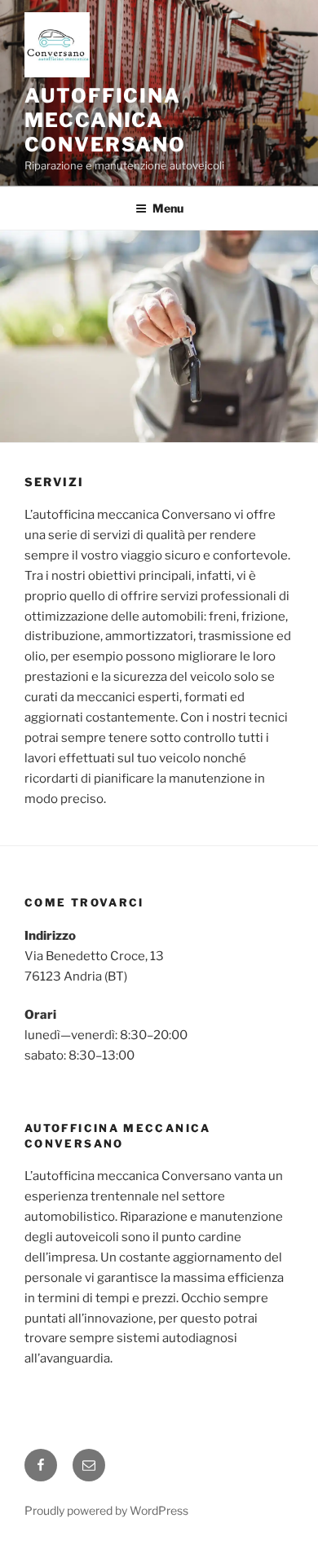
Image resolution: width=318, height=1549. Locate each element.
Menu (167, 208)
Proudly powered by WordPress (106, 1510)
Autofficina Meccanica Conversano (105, 120)
